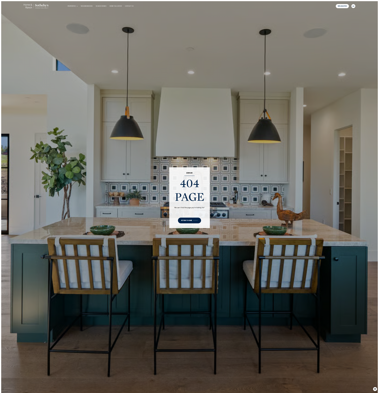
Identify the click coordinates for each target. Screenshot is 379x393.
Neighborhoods (87, 6)
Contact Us (129, 6)
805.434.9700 (342, 6)
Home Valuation (116, 6)
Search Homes (101, 6)
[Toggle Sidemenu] (353, 6)
